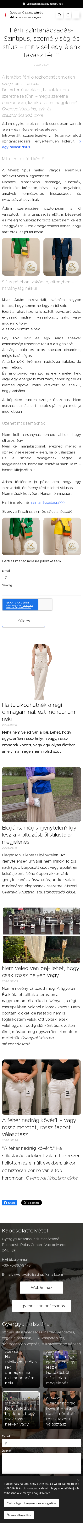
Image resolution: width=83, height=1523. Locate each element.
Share (11, 1202)
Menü (76, 15)
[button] (59, 15)
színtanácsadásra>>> (48, 502)
